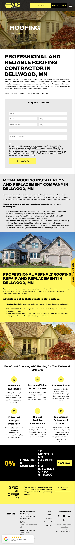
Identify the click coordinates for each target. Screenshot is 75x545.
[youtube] (64, 516)
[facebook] (59, 516)
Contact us (9, 93)
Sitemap (69, 524)
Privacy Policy (54, 146)
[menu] (70, 5)
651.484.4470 (25, 519)
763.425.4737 (25, 514)
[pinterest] (69, 516)
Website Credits (61, 524)
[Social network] (64, 520)
